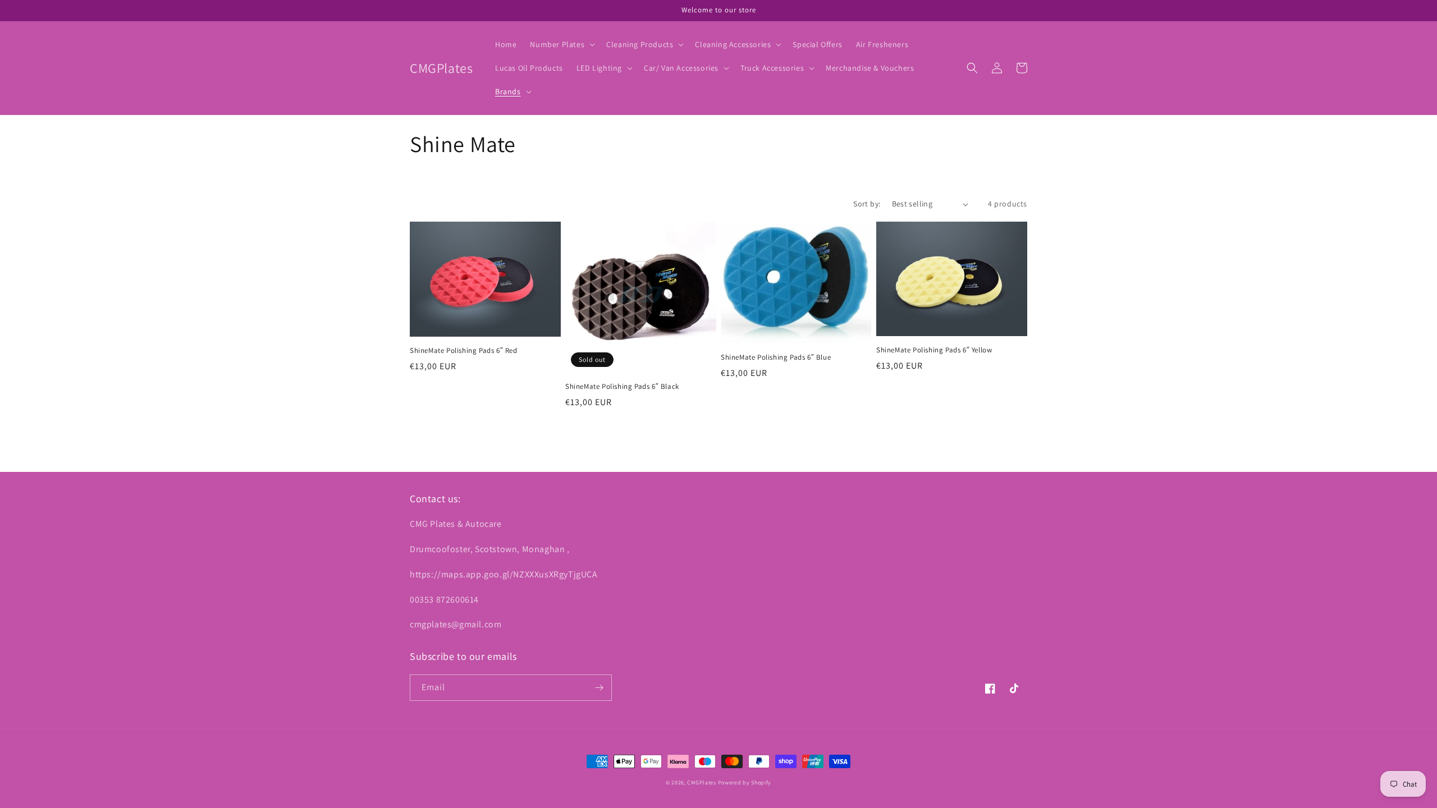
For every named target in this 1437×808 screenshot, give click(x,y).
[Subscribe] (599, 687)
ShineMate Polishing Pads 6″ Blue (776, 357)
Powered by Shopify (745, 782)
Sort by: (866, 204)
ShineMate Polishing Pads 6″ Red (464, 350)
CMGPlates (701, 782)
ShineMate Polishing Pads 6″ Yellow (934, 350)
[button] (561, 44)
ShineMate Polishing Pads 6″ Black (622, 386)
